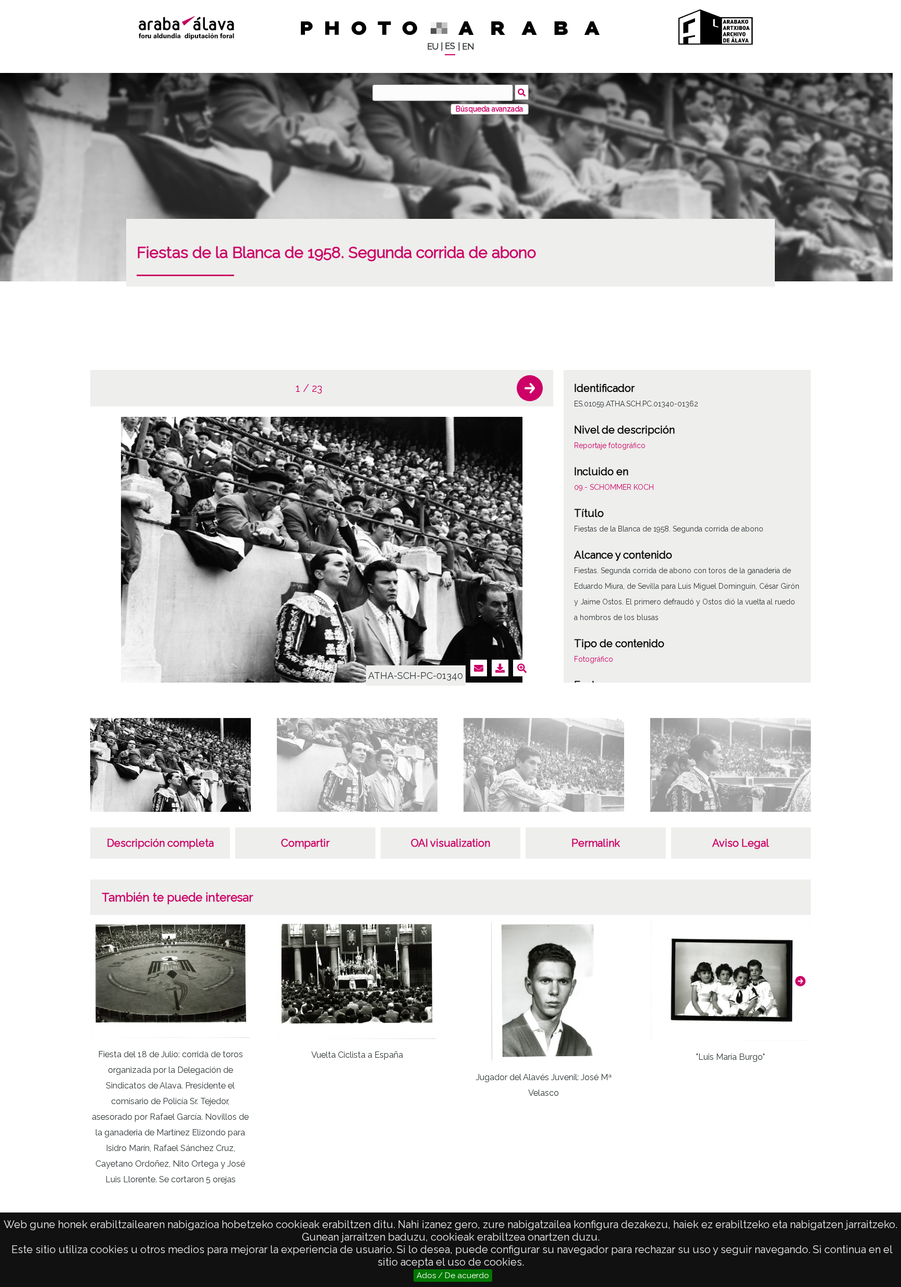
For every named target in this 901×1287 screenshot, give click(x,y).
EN (468, 47)
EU (433, 47)
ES (450, 46)
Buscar (522, 92)
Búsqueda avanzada (489, 109)
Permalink (595, 843)
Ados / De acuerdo (453, 1275)
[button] (530, 388)
